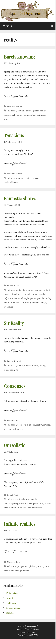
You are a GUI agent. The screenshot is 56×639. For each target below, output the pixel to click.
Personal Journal (14, 106)
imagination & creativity (36, 293)
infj (5, 298)
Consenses (15, 386)
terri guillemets (39, 114)
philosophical (35, 566)
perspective (22, 424)
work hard (8, 306)
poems (33, 298)
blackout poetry (38, 289)
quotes (36, 110)
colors (20, 365)
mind (20, 298)
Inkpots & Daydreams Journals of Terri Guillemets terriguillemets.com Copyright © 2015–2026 (27, 630)
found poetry (17, 293)
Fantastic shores (20, 198)
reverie (16, 302)
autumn (20, 110)
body (48, 289)
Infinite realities (19, 524)
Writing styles (12, 592)
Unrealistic (14, 445)
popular (40, 298)
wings (43, 302)
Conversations (13, 562)
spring (20, 114)
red (12, 570)
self (13, 114)
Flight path (11, 602)
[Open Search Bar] (52, 26)
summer (27, 114)
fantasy (7, 293)
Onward (9, 597)
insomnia (12, 298)
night (26, 298)
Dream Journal (14, 361)
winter (7, 118)
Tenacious (14, 135)
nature (28, 110)
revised (35, 177)
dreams (27, 365)
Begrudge (10, 612)
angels (33, 498)
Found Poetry (13, 285)
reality (43, 110)
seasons (7, 114)
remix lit (8, 302)
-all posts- (11, 110)
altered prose (23, 289)
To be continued (13, 607)
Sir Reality (14, 323)
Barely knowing (19, 57)
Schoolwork (12, 420)
